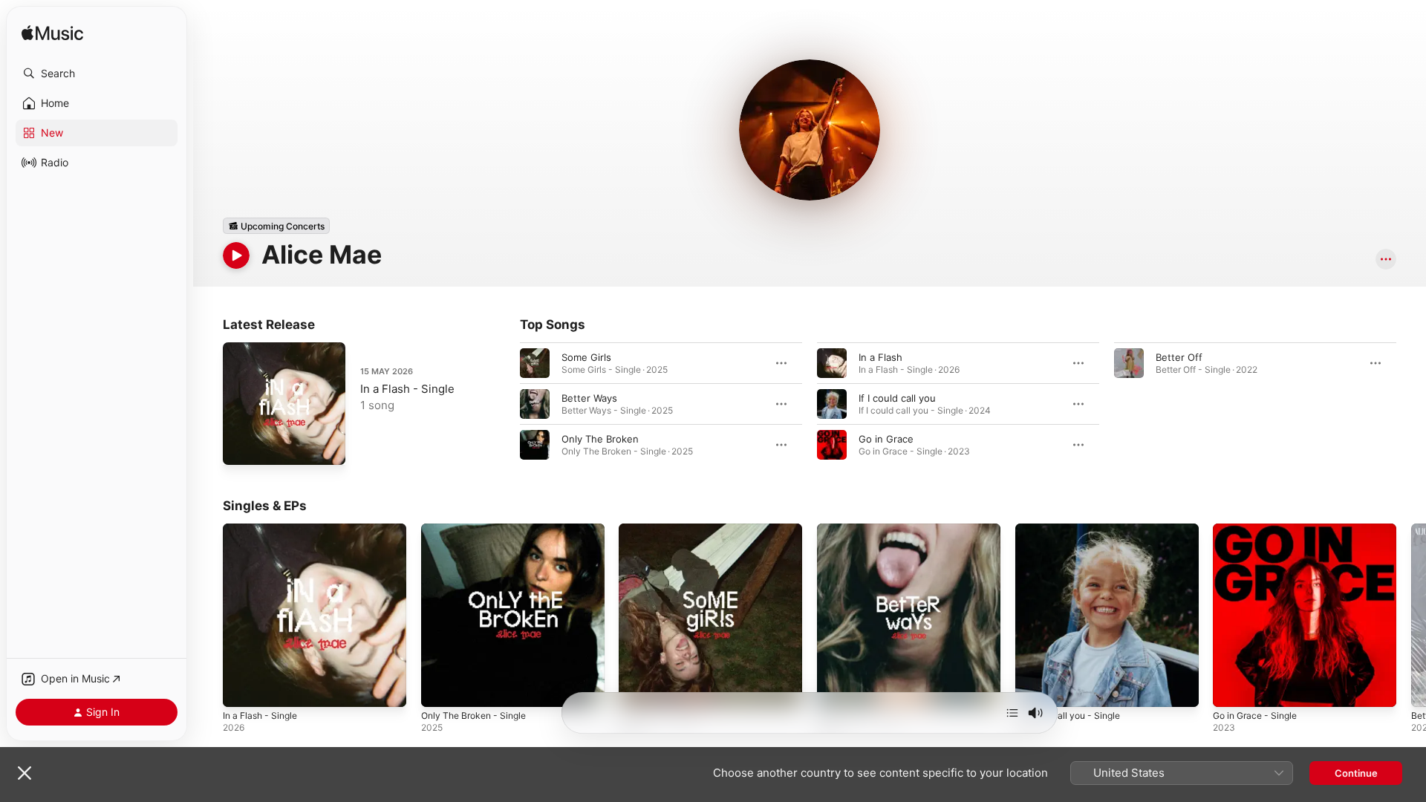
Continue (1356, 773)
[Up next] (1012, 712)
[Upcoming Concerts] (276, 226)
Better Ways (589, 398)
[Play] (236, 255)
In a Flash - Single (407, 389)
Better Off (1179, 357)
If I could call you (897, 398)
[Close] (24, 773)
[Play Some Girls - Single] (637, 688)
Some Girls (586, 357)
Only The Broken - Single (479, 529)
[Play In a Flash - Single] (241, 446)
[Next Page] (1411, 615)
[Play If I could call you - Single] (1034, 688)
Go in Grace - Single (1259, 529)
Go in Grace (886, 439)
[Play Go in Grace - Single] (1231, 688)
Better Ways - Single (864, 529)
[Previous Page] (208, 615)
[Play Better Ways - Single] (835, 688)
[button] (96, 73)
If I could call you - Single (1073, 529)
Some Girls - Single (663, 529)
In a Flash (880, 357)
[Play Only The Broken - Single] (440, 688)
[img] (52, 33)
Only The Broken (600, 439)
